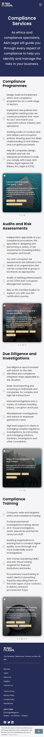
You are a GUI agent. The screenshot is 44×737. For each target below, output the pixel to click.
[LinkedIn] (12, 722)
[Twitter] (8, 722)
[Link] (3, 5)
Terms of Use (9, 691)
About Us (7, 677)
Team (6, 673)
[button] (20, 215)
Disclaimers (8, 703)
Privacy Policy (9, 695)
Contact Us (8, 685)
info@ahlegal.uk (12, 712)
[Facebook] (5, 722)
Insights (7, 681)
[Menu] (40, 4)
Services (7, 669)
